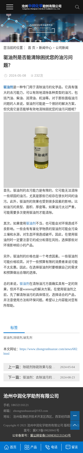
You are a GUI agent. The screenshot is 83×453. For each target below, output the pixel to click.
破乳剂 (27, 337)
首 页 (31, 47)
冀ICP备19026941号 (46, 430)
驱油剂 (31, 223)
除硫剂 (17, 337)
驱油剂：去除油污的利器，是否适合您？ (39, 377)
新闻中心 (45, 47)
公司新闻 (62, 47)
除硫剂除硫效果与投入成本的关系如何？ (39, 367)
